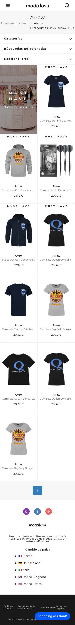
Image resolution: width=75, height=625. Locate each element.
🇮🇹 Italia (23, 570)
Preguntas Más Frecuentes (26, 607)
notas (43, 541)
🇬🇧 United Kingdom (32, 577)
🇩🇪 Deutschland (29, 563)
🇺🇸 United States (30, 584)
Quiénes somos (8, 607)
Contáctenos (48, 608)
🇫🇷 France (25, 556)
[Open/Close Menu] (8, 5)
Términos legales (61, 607)
